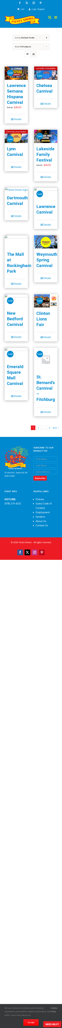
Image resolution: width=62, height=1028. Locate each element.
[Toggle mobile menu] (55, 17)
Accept (31, 1022)
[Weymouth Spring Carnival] (45, 241)
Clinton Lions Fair (43, 319)
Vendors (40, 516)
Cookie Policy (54, 1010)
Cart (22, 9)
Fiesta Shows (25, 542)
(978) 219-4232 (13, 503)
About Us (41, 521)
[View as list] (33, 54)
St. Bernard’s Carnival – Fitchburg (45, 388)
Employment (43, 512)
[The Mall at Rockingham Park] (16, 241)
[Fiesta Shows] (17, 448)
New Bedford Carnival (15, 319)
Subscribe (40, 478)
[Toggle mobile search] (49, 17)
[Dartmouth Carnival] (16, 190)
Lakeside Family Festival (45, 154)
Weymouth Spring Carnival (46, 260)
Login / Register (38, 9)
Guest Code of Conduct (44, 506)
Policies (40, 499)
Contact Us (42, 525)
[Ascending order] (47, 38)
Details (18, 119)
